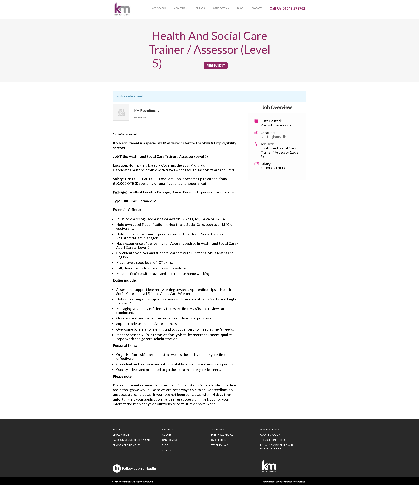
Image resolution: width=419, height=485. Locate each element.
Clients (200, 8)
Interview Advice (222, 434)
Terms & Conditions (273, 440)
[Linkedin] (117, 468)
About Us (179, 8)
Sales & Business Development (131, 440)
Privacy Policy (269, 429)
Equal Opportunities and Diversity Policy (276, 447)
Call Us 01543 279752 (287, 8)
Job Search (159, 8)
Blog (240, 8)
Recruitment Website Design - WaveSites (284, 481)
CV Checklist (219, 440)
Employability (122, 434)
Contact (257, 8)
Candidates (220, 8)
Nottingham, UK (274, 136)
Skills (116, 429)
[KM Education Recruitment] (122, 9)
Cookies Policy (270, 434)
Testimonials (219, 445)
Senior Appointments (126, 445)
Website (141, 117)
